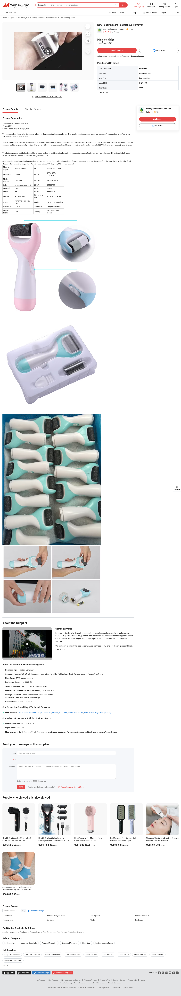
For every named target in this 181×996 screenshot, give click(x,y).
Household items (141, 915)
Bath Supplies (9, 943)
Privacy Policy (128, 987)
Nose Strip (86, 943)
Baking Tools (95, 915)
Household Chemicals (28, 943)
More (4, 965)
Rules (177, 12)
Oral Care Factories (32, 954)
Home (4, 17)
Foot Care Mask (157, 954)
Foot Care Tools (91, 954)
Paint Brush (89, 712)
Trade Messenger (41, 972)
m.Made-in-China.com (96, 983)
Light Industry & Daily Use (19, 17)
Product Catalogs (37, 910)
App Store (9, 972)
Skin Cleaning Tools (67, 17)
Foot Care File (124, 954)
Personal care (7, 920)
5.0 (149, 112)
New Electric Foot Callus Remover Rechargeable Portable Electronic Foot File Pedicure (54, 840)
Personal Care (35, 712)
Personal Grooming (49, 943)
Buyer (122, 12)
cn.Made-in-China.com (113, 983)
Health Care (78, 712)
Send (21, 787)
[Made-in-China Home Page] (15, 5)
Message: (12, 766)
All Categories (11, 12)
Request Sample (137, 56)
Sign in (176, 6)
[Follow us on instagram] (166, 972)
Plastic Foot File (140, 954)
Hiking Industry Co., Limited (113, 29)
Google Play (24, 972)
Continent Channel (119, 980)
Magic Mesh (99, 712)
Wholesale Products (90, 980)
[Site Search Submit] (123, 5)
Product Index (132, 980)
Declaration (116, 987)
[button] (116, 5)
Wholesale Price (105, 980)
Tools (70, 712)
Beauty (108, 712)
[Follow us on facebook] (159, 972)
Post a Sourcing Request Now (71, 787)
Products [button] (42, 5)
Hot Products (40, 980)
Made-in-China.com (80, 983)
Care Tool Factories (73, 954)
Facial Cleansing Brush (104, 943)
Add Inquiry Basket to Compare (48, 96)
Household (23, 712)
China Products (53, 980)
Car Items (63, 712)
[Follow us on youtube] (170, 972)
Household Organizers (55, 915)
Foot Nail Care (108, 954)
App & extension (148, 12)
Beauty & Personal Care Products (44, 17)
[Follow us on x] (163, 972)
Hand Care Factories (52, 954)
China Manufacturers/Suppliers (70, 980)
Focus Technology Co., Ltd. (73, 987)
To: (15, 760)
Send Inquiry (117, 50)
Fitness (55, 712)
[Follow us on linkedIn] (177, 972)
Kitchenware (46, 712)
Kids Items (139, 920)
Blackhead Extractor (69, 943)
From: (14, 753)
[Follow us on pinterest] (173, 972)
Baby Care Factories (12, 954)
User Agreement (104, 987)
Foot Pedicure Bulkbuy (13, 960)
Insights (142, 980)
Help (134, 12)
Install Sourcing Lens (64, 972)
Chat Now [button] (160, 50)
